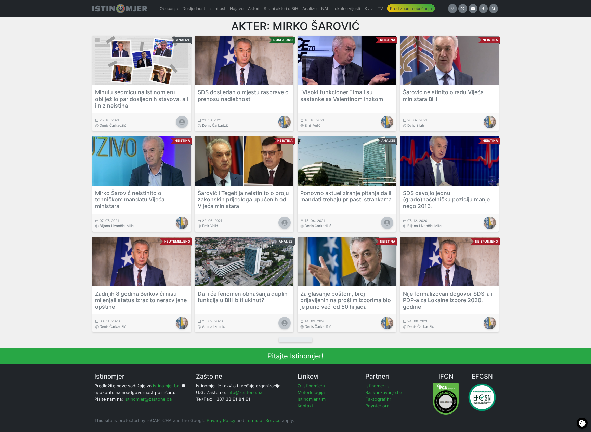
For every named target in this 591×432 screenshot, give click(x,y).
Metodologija (311, 392)
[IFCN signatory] (446, 398)
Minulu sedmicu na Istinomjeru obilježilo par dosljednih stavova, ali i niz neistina (141, 99)
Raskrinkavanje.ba (383, 392)
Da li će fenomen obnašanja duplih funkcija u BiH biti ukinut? (243, 297)
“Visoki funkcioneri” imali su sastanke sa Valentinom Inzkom (341, 95)
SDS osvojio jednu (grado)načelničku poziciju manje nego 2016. (446, 199)
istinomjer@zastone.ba (148, 399)
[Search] (493, 8)
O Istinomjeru (311, 385)
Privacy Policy (221, 420)
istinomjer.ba (166, 385)
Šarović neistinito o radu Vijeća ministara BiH (443, 95)
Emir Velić (312, 125)
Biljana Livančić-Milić (117, 226)
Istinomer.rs (377, 385)
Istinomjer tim (312, 399)
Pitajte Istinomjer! (295, 356)
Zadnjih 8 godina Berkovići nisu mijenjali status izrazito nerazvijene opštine (141, 300)
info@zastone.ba (244, 392)
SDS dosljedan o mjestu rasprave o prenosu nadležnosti (243, 95)
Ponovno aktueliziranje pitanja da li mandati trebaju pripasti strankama (346, 196)
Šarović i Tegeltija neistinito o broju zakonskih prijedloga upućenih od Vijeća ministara (243, 199)
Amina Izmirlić (213, 326)
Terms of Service (263, 420)
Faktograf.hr (378, 399)
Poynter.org (377, 405)
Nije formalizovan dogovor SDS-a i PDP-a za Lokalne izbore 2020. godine (447, 300)
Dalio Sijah (415, 125)
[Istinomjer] (119, 8)
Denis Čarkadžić (113, 125)
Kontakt (305, 405)
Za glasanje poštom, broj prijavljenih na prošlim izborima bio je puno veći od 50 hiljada (345, 300)
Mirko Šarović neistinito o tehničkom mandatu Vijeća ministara (130, 199)
